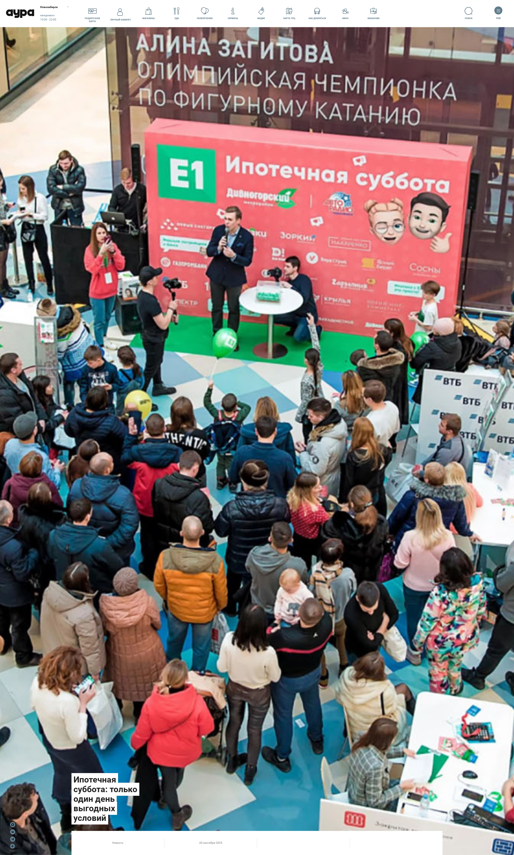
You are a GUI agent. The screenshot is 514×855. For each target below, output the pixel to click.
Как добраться (317, 18)
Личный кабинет (120, 19)
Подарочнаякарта (92, 20)
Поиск (468, 18)
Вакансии (373, 18)
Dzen (12, 846)
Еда (177, 18)
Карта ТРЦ (289, 18)
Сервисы (233, 18)
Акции (261, 18)
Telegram (12, 839)
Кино (345, 18)
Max (12, 824)
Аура (20, 13)
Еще (498, 18)
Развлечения (205, 18)
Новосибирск (49, 7)
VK (12, 832)
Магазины (148, 18)
